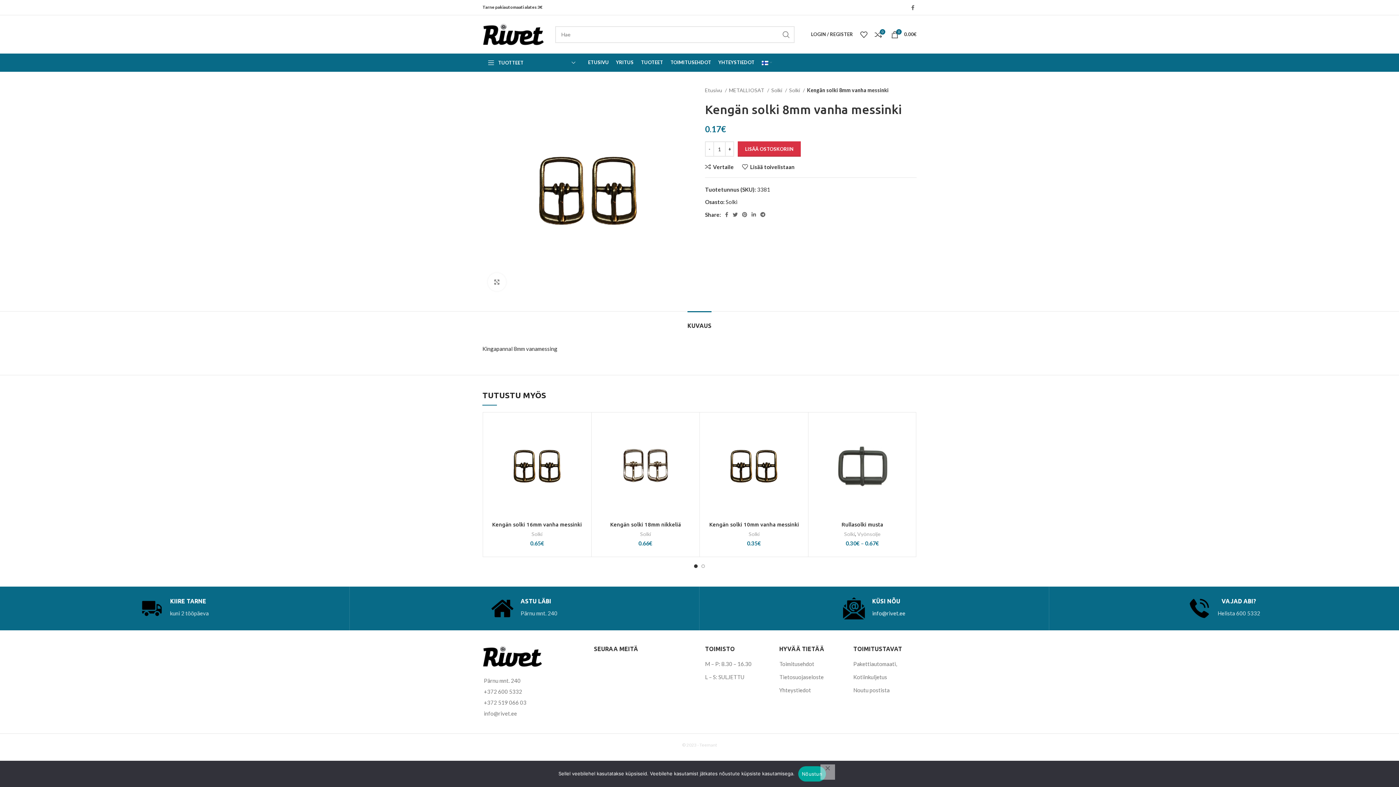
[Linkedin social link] (753, 214)
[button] (582, 444)
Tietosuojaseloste (801, 677)
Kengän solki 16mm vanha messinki (537, 524)
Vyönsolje (869, 534)
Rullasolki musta (862, 524)
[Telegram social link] (763, 214)
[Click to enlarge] (497, 282)
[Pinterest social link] (744, 214)
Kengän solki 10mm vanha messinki (754, 524)
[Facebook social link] (913, 7)
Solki (777, 90)
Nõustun (812, 774)
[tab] (699, 322)
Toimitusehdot (796, 664)
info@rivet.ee (888, 613)
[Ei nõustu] (827, 772)
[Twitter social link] (735, 214)
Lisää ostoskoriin (769, 149)
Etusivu (714, 90)
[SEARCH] (786, 34)
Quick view (582, 461)
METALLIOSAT (747, 90)
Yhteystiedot (795, 690)
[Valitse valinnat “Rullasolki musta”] (907, 444)
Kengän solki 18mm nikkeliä (645, 524)
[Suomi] (767, 62)
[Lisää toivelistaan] (582, 428)
